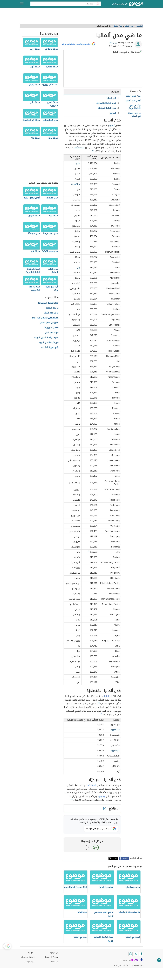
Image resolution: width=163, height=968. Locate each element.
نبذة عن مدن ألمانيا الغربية (135, 106)
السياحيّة (92, 785)
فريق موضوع (29, 962)
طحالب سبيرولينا (51, 327)
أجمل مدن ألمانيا (133, 101)
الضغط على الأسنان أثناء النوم (45, 318)
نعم (96, 847)
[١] (92, 150)
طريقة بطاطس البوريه (48, 342)
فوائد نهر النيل (51, 332)
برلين (78, 163)
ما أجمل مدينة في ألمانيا (134, 114)
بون (78, 267)
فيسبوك (125, 858)
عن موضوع (54, 952)
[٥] (71, 799)
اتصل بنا (31, 952)
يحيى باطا (113, 42)
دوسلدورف (115, 751)
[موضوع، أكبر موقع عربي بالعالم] (136, 4)
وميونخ (102, 796)
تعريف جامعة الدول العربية (46, 337)
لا (88, 847)
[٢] (88, 551)
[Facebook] (141, 954)
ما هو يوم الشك (51, 313)
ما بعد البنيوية (52, 308)
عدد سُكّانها (79, 148)
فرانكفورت (75, 184)
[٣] (98, 703)
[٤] (101, 713)
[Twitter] (136, 954)
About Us (54, 962)
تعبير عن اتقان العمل (49, 323)
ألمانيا (112, 126)
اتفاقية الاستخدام (28, 957)
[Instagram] (130, 954)
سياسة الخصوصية (51, 957)
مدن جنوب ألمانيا (133, 96)
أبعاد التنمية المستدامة (48, 303)
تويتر (116, 858)
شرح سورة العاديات (49, 347)
